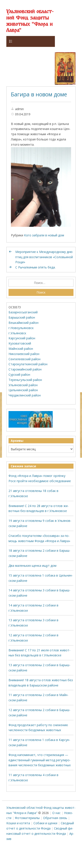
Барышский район (22, 317)
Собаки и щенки (45, 823)
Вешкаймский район (23, 323)
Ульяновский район (23, 385)
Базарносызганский (23, 312)
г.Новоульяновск (21, 328)
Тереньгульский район (25, 380)
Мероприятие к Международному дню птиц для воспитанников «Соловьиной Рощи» (44, 257)
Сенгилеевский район (24, 359)
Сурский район (19, 374)
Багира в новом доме (39, 94)
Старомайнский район (25, 369)
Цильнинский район (23, 390)
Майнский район (21, 348)
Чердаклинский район (25, 395)
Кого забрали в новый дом (44, 235)
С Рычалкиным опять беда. (35, 267)
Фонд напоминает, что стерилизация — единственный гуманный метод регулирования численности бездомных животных (40, 760)
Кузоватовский (20, 343)
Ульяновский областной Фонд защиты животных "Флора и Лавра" (30, 21)
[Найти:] (41, 283)
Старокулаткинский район (28, 364)
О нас (56, 813)
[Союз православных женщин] (31, 427)
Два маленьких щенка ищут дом (32, 565)
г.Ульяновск (17, 333)
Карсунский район (22, 338)
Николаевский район (24, 354)
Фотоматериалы (27, 818)
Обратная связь (55, 818)
